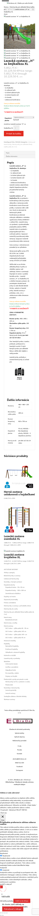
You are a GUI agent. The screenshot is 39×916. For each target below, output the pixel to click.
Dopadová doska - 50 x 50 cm (14, 587)
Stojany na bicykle (11, 676)
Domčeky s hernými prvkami (13, 582)
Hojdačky (7, 643)
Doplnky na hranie (10, 596)
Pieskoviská (9, 685)
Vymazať (16, 120)
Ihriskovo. (17, 780)
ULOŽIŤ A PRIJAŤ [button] (6, 884)
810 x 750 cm (22, 421)
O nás (19, 746)
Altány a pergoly (9, 572)
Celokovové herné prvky (11, 579)
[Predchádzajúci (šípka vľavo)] (1, 915)
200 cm (20, 413)
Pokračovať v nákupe (12, 908)
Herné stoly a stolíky (10, 623)
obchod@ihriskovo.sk (19, 759)
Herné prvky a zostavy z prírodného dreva (17, 606)
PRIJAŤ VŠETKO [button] (21, 810)
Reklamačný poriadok (19, 740)
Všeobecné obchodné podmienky (19, 729)
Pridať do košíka (13, 133)
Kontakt (19, 753)
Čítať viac (3, 813)
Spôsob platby (19, 733)
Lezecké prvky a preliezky (12, 658)
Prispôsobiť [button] (4, 810)
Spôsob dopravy (19, 737)
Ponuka (19, 750)
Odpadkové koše (10, 670)
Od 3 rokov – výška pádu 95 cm (15, 637)
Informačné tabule (11, 664)
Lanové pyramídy (10, 690)
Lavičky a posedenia (11, 667)
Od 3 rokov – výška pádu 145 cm (15, 631)
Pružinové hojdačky (11, 649)
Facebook (19, 766)
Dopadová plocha (8, 119)
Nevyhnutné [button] (4, 853)
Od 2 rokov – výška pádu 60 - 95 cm (16, 628)
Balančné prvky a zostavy (12, 575)
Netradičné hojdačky (12, 646)
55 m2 (20, 428)
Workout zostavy (9, 699)
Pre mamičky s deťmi (12, 673)
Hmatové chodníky (10, 640)
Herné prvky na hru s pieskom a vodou (17, 681)
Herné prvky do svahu (11, 609)
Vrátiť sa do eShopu (21, 901)
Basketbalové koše (11, 620)
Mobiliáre (7, 661)
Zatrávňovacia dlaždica (12, 593)
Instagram (19, 770)
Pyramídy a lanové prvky (12, 688)
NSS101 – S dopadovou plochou (24, 434)
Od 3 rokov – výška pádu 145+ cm (16, 634)
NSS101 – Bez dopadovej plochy (23, 430)
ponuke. (15, 353)
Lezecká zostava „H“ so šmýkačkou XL (19, 277)
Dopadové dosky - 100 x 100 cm (15, 590)
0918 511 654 (19, 763)
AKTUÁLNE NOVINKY (11, 569)
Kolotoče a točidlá (10, 655)
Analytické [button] (3, 867)
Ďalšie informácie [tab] (11, 156)
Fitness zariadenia (10, 602)
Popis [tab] (8, 153)
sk (21, 780)
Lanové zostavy (10, 693)
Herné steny (8, 617)
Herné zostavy (8, 626)
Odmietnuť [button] (12, 810)
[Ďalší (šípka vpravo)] (3, 915)
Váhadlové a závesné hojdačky (15, 652)
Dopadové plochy (9, 585)
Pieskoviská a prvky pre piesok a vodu (16, 679)
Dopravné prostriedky (11, 599)
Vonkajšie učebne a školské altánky (15, 696)
